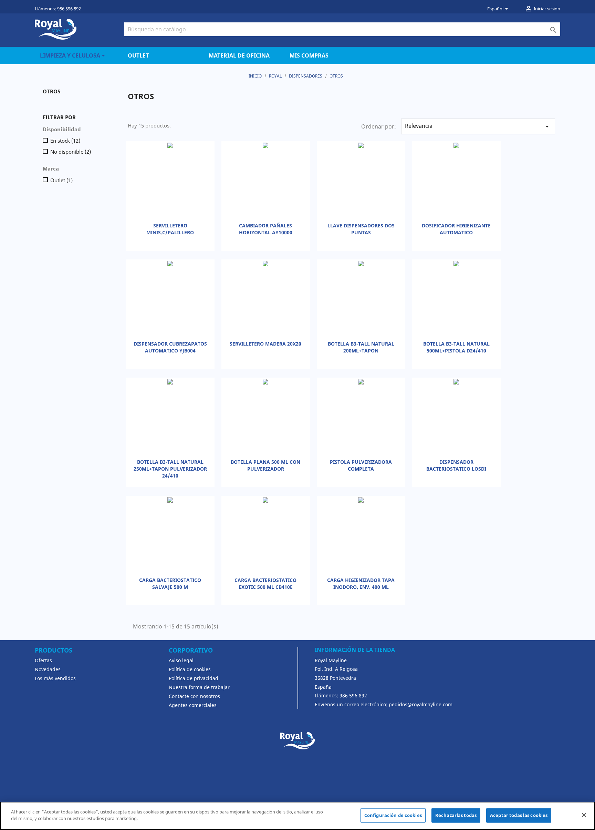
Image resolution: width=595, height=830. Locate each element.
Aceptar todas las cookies (518, 815)
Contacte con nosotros (194, 696)
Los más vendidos (55, 678)
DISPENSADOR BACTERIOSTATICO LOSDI (456, 465)
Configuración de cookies (393, 815)
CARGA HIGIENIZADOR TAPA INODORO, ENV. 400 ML (361, 583)
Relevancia (478, 126)
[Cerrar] (584, 814)
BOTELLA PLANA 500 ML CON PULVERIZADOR (265, 465)
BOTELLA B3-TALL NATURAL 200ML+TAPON (361, 347)
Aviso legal (181, 660)
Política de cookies (190, 669)
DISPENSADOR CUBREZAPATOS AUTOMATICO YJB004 (170, 347)
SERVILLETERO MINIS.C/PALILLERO (170, 229)
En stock (65, 140)
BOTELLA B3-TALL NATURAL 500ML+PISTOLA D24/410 (456, 347)
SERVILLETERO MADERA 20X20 (265, 343)
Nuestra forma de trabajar (199, 687)
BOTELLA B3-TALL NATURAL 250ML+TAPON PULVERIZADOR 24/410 (170, 469)
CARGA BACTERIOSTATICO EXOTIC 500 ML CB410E (265, 583)
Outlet (61, 180)
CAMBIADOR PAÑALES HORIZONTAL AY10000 (265, 229)
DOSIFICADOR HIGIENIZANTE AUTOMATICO (456, 229)
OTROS (51, 91)
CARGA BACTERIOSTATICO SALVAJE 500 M (170, 583)
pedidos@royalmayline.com (420, 704)
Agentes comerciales (193, 705)
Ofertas (43, 660)
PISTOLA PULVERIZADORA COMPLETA (361, 465)
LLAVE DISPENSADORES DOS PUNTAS (361, 229)
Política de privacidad (193, 678)
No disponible (70, 151)
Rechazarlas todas (456, 815)
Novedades (48, 669)
